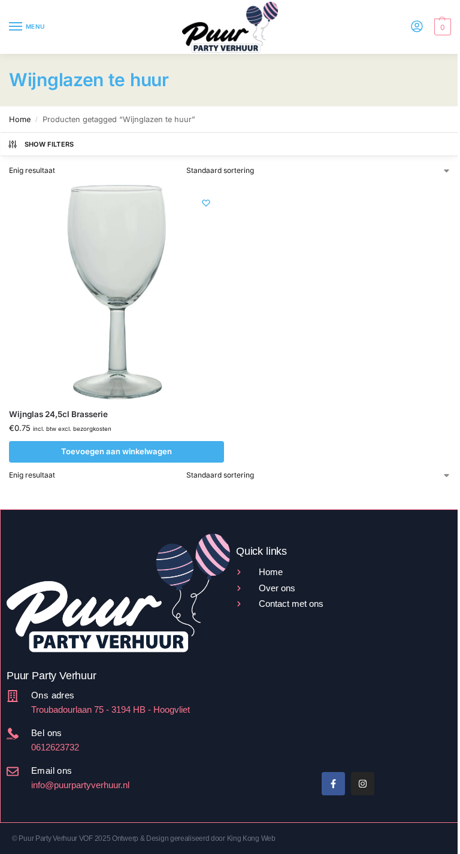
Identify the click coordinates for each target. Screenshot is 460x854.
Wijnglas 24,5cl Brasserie (58, 414)
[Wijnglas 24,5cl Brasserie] (116, 292)
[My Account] (417, 27)
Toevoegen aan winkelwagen (116, 451)
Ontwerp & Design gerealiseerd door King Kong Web (194, 838)
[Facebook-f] (333, 783)
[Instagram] (362, 783)
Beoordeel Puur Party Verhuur (284, 718)
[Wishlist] (206, 203)
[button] (441, 27)
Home (20, 119)
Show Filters (49, 144)
